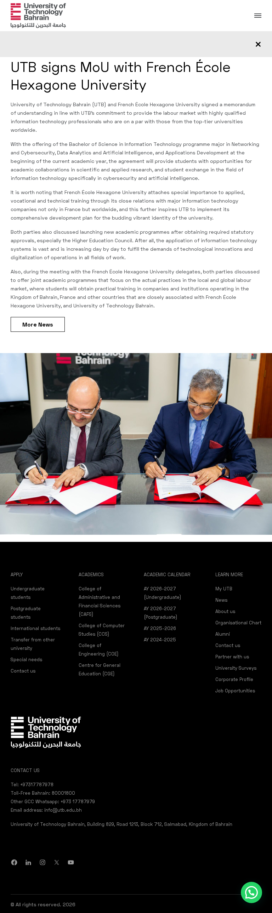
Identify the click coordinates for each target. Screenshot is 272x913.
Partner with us (232, 656)
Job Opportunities (235, 690)
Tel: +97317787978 (32, 784)
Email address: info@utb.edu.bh (46, 810)
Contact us (23, 671)
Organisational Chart (238, 622)
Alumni (222, 634)
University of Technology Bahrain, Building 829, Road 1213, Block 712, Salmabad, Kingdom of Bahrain (121, 824)
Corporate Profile (234, 679)
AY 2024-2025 (160, 639)
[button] (251, 892)
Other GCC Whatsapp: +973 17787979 (53, 801)
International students (35, 628)
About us (225, 611)
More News (37, 324)
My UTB (223, 588)
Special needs (26, 659)
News (221, 600)
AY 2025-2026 (160, 628)
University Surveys (235, 668)
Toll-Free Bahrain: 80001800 (43, 793)
